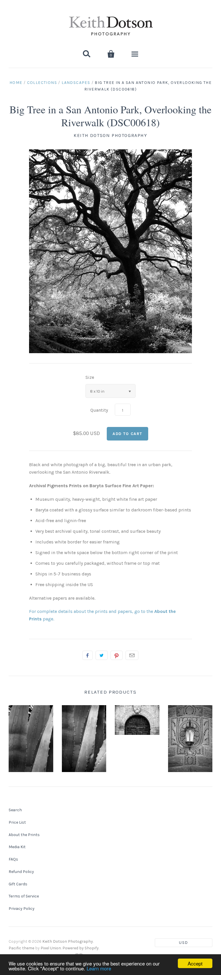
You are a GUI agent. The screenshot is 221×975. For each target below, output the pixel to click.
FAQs (13, 859)
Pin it (116, 655)
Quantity (99, 410)
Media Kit (17, 846)
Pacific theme (21, 948)
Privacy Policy (22, 908)
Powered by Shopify (80, 948)
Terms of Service (24, 896)
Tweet (102, 655)
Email (131, 655)
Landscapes (76, 82)
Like (87, 655)
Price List (17, 822)
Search (15, 810)
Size (89, 377)
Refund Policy (21, 871)
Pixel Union (51, 948)
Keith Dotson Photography (110, 135)
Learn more (99, 968)
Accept (195, 963)
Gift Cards (18, 884)
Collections (42, 82)
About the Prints (24, 834)
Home (15, 82)
